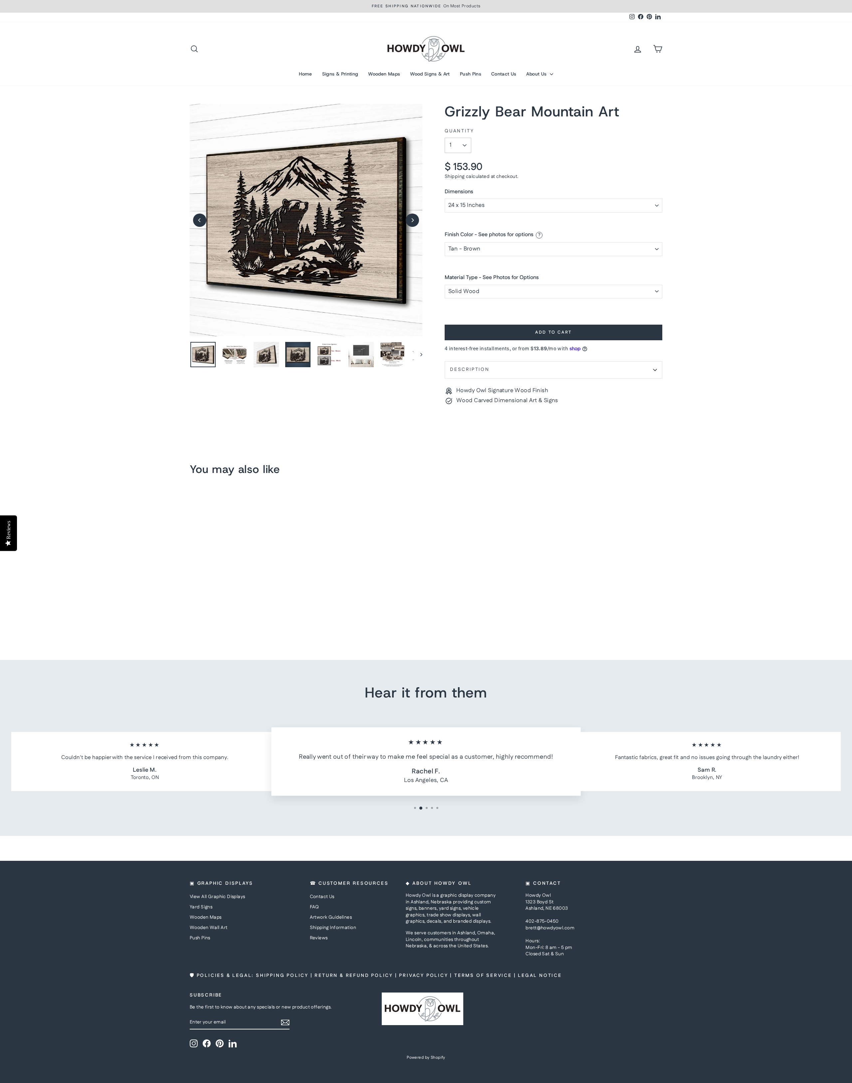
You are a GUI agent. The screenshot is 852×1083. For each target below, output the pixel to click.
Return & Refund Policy (354, 975)
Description (470, 369)
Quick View (246, 596)
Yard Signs (201, 907)
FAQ (314, 907)
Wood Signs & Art (430, 74)
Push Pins (470, 74)
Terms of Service (483, 975)
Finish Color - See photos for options (489, 235)
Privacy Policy (423, 975)
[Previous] (199, 220)
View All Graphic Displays (217, 896)
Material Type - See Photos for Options (492, 277)
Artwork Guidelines (331, 917)
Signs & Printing (340, 74)
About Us (537, 74)
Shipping (455, 176)
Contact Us (504, 74)
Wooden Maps (384, 74)
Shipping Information (333, 927)
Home (305, 74)
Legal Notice (540, 975)
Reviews (319, 938)
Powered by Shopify (426, 1057)
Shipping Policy (282, 975)
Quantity (459, 131)
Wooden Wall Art (208, 927)
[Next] (412, 220)
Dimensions (459, 192)
